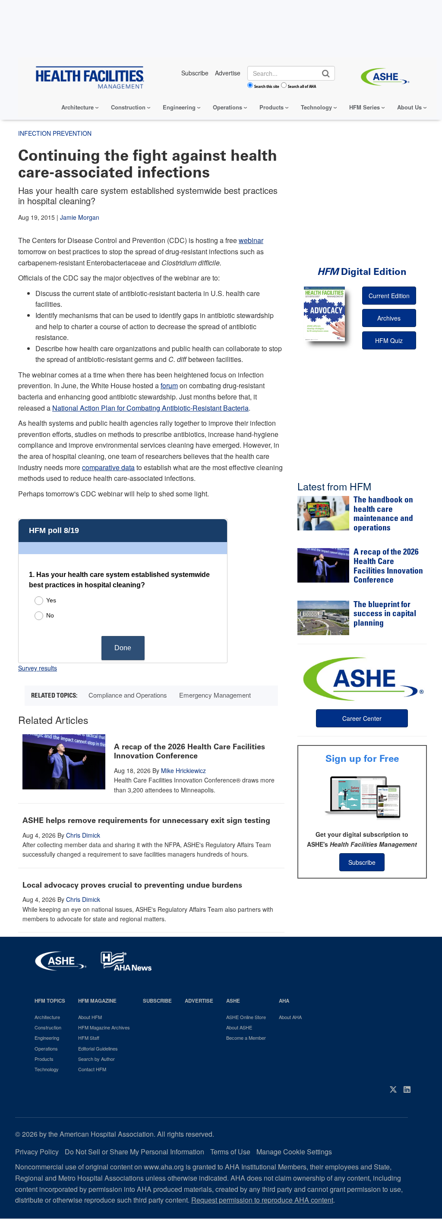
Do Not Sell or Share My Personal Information (134, 1152)
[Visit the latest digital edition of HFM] (324, 314)
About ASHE (239, 1027)
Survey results (37, 668)
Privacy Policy (37, 1152)
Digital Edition (362, 271)
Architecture (77, 107)
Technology (316, 107)
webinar (251, 240)
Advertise (199, 1000)
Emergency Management (215, 694)
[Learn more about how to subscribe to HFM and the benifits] (362, 797)
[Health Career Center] (362, 677)
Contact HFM (92, 1069)
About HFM (90, 1017)
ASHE (233, 1000)
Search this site (266, 86)
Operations (227, 107)
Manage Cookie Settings (294, 1152)
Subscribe (362, 862)
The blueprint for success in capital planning (385, 614)
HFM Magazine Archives (104, 1027)
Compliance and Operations (127, 694)
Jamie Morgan (79, 217)
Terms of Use (230, 1152)
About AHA (290, 1017)
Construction (128, 107)
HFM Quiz (389, 340)
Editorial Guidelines (98, 1048)
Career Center (362, 718)
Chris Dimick (83, 835)
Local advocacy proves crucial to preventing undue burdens (132, 885)
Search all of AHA (302, 86)
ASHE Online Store (246, 1017)
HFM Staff (88, 1038)
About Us (409, 107)
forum (169, 385)
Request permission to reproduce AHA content (262, 1200)
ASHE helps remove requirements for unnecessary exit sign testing (146, 820)
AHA (284, 1000)
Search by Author (96, 1059)
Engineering (179, 107)
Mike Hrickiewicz (183, 770)
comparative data (108, 467)
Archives (389, 318)
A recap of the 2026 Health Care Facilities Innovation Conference (189, 751)
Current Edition (389, 295)
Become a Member (246, 1038)
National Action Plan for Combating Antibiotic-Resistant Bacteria (150, 408)
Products (271, 107)
